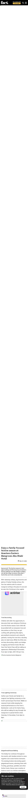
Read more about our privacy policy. (15, 784)
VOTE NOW (16, 3)
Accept (23, 787)
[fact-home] (4, 2)
